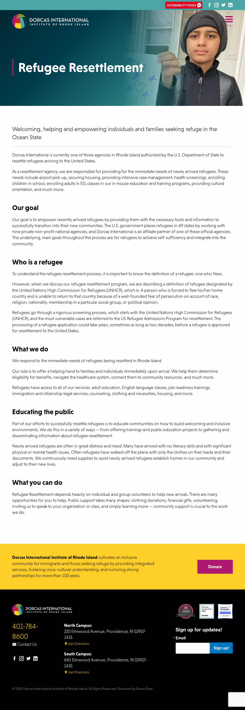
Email (181, 638)
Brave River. (145, 689)
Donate (215, 566)
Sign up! (221, 648)
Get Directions (78, 644)
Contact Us (27, 644)
